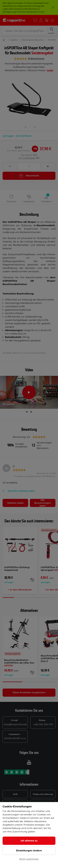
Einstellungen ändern (29, 850)
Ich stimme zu (29, 840)
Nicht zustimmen (29, 859)
